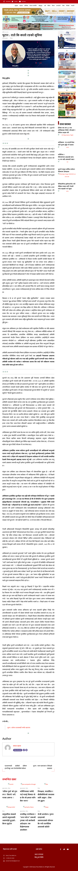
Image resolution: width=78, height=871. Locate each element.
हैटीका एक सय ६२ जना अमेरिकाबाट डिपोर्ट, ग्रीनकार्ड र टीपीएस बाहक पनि (66, 130)
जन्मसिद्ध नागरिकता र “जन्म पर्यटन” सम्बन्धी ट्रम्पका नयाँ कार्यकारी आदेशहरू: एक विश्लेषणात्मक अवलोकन (28, 822)
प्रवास (21, 5)
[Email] (26, 750)
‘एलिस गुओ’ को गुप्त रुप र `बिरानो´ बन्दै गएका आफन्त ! (9, 794)
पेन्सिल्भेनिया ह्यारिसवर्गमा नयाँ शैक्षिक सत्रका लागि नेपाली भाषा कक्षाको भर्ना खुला (66, 186)
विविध (49, 5)
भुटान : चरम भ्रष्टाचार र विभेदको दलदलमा (42, 767)
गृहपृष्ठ (16, 5)
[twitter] (64, 849)
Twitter (16, 1)
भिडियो (67, 5)
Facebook (8, 1)
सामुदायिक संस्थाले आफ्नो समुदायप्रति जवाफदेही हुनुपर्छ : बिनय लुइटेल (9, 819)
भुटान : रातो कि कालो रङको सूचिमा (22, 35)
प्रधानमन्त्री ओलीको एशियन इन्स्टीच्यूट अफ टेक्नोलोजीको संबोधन (16, 767)
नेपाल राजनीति (33, 5)
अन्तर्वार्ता (58, 5)
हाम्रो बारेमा (39, 849)
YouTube (23, 1)
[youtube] (67, 849)
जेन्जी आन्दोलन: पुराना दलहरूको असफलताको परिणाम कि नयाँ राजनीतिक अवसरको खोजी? (46, 820)
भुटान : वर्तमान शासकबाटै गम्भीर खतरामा (18, 727)
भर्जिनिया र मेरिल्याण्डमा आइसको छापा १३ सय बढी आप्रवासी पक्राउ (66, 157)
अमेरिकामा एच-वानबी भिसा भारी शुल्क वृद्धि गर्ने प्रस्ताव (66, 143)
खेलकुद (40, 5)
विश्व (63, 5)
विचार (53, 5)
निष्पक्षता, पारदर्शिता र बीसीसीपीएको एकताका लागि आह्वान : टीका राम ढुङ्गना (46, 796)
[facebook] (60, 849)
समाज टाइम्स (5, 38)
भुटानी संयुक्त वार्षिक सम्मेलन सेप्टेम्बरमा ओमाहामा (66, 170)
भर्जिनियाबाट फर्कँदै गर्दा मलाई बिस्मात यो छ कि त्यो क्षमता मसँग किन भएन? (28, 796)
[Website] (24, 750)
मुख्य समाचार (4, 788)
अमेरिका (26, 5)
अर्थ (45, 5)
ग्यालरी (72, 5)
